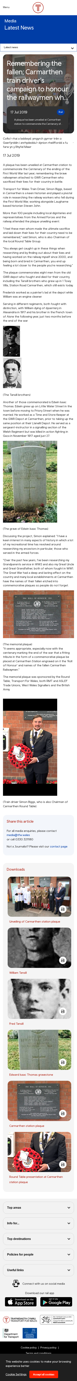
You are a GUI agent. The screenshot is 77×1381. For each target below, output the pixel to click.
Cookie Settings (16, 1374)
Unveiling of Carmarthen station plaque (34, 921)
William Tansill (18, 972)
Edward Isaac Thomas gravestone (31, 1074)
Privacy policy (48, 1347)
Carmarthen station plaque (26, 1125)
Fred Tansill (16, 1023)
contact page (58, 846)
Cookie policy (29, 1347)
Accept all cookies (43, 1374)
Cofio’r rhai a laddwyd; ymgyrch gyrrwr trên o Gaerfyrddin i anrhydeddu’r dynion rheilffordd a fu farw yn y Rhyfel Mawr (35, 143)
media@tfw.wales (18, 835)
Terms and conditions (38, 1353)
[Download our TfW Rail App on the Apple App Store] (20, 1301)
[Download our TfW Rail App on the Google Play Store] (56, 1301)
